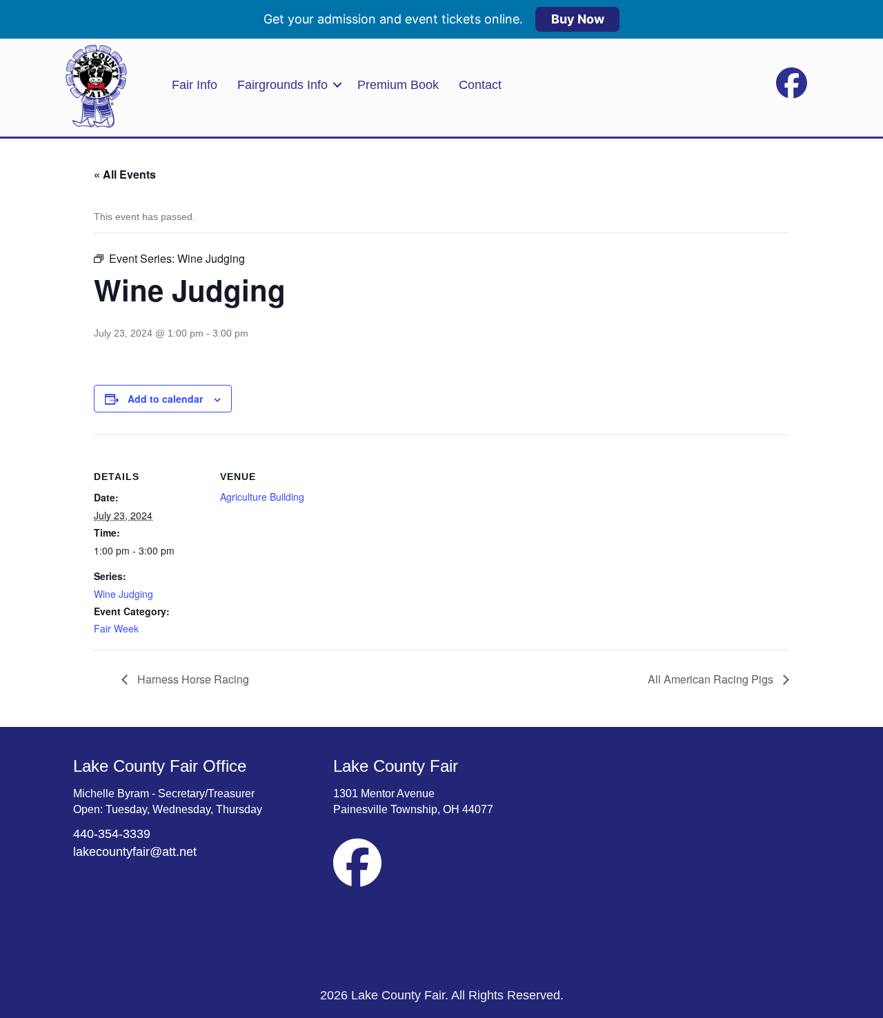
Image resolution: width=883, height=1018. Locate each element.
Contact (480, 85)
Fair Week (116, 628)
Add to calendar (165, 399)
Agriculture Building (262, 496)
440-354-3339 (111, 834)
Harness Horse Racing (192, 679)
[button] (337, 85)
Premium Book (398, 85)
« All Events (125, 174)
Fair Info (194, 85)
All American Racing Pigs (712, 679)
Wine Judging (123, 594)
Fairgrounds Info (282, 85)
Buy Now (577, 19)
